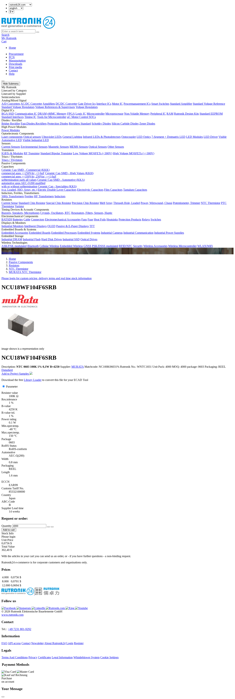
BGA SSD (7, 113)
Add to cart (9, 529)
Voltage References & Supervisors (55, 107)
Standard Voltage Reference (209, 103)
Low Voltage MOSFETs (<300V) (92, 153)
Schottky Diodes (101, 123)
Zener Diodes (147, 123)
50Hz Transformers (12, 196)
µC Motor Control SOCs (81, 117)
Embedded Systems (88, 232)
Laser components (12, 136)
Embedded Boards (39, 232)
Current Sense (9, 203)
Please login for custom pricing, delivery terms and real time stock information (46, 278)
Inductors (60, 196)
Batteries (18, 219)
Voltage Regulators (87, 107)
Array (109, 203)
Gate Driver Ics (87, 103)
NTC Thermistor (210, 203)
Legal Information (62, 657)
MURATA (77, 366)
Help (12, 73)
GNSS (87, 246)
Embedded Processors (64, 232)
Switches (156, 219)
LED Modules (194, 136)
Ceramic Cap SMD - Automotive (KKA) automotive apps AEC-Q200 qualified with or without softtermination (43, 183)
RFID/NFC (125, 246)
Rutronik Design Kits (186, 113)
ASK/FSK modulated (14, 246)
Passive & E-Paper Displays (72, 226)
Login (69, 643)
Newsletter (37, 643)
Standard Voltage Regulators (18, 107)
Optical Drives (88, 239)
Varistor (19, 206)
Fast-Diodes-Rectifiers (34, 123)
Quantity (6, 525)
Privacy (32, 657)
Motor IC (117, 103)
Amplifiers (49, 103)
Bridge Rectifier (10, 123)
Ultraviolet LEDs (52, 136)
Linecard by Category (14, 90)
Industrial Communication (138, 232)
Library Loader (32, 379)
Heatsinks (112, 219)
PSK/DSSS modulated (105, 246)
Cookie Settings (109, 657)
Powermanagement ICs (137, 103)
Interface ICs (103, 103)
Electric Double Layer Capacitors (57, 189)
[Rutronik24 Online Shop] (28, 27)
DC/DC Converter (66, 103)
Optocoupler (128, 136)
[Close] (2, 696)
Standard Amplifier (181, 103)
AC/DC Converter (31, 103)
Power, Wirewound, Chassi (156, 203)
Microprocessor (114, 113)
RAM (170, 113)
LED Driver (211, 136)
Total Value (8, 546)
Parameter (12, 386)
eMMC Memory (56, 113)
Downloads (15, 63)
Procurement (16, 53)
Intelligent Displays (35, 226)
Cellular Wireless (49, 246)
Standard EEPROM (211, 113)
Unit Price (7, 540)
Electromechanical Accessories (63, 219)
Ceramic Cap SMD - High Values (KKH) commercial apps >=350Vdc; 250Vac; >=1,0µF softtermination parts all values (47, 176)
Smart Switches (160, 103)
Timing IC (30, 117)
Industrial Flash (32, 239)
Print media (15, 67)
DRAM (42, 113)
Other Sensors (116, 146)
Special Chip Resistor (58, 203)
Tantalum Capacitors (135, 189)
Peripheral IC (158, 113)
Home (12, 47)
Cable (27, 219)
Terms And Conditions (14, 657)
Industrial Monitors (12, 226)
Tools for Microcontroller (51, 117)
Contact (13, 70)
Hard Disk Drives (51, 239)
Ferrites (29, 196)
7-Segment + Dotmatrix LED (168, 136)
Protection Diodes (57, 123)
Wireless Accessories (155, 246)
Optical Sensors (98, 146)
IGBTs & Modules (12, 153)
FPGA (71, 113)
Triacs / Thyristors (11, 160)
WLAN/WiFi (205, 246)
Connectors (37, 219)
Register (79, 643)
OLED (51, 226)
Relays (146, 219)
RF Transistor (32, 153)
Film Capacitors (113, 189)
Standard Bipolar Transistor (56, 153)
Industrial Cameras (112, 232)
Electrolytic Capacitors (90, 189)
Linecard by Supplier (13, 93)
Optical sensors (32, 136)
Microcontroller (96, 113)
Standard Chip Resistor (32, 203)
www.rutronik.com (12, 614)
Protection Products (130, 219)
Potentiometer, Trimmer (186, 203)
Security (138, 246)
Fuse (90, 219)
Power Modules (10, 130)
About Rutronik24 (55, 643)
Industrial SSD (71, 239)
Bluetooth (33, 246)
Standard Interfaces (12, 117)
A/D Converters (10, 103)
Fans (84, 219)
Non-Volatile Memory (137, 113)
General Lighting (72, 136)
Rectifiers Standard (80, 123)
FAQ (4, 643)
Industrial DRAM (11, 239)
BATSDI (6, 219)
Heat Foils (100, 219)
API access (14, 643)
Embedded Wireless (71, 246)
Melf (102, 203)
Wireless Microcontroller (182, 246)
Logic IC (80, 113)
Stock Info (7, 533)
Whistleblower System (86, 657)
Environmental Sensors (34, 146)
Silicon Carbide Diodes (125, 123)
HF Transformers (44, 196)
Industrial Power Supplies (169, 232)
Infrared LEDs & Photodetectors (102, 136)
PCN (12, 57)
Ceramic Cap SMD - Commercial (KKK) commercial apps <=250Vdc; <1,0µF (25, 171)
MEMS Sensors (79, 146)
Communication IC (26, 113)
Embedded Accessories (14, 232)
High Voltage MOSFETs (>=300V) (133, 153)
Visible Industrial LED (36, 140)
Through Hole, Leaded (126, 203)
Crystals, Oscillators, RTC (55, 212)
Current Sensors (10, 146)
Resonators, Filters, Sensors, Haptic (91, 212)
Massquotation (17, 60)
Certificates (44, 657)
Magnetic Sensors (58, 146)
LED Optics (144, 136)
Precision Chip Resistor (85, 203)
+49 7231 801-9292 (19, 629)
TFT (92, 226)
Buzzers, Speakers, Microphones (20, 212)
